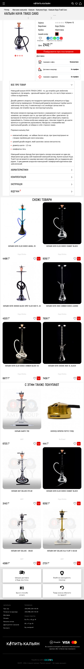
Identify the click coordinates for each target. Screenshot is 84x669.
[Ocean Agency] (48, 660)
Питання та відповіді (10, 612)
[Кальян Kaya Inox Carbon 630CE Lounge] (62, 283)
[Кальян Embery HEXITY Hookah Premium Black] (51, 18)
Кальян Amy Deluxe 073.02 (21, 491)
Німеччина (59, 30)
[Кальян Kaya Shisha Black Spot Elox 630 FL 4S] (22, 283)
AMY (22, 439)
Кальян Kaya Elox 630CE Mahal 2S (22, 246)
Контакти (6, 628)
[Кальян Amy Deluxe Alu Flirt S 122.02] (62, 527)
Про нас (6, 609)
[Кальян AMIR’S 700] (22, 408)
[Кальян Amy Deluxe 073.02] (22, 468)
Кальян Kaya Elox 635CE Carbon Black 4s (22, 366)
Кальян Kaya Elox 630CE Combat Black (62, 246)
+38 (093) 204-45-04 (31, 609)
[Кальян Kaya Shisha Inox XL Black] (62, 342)
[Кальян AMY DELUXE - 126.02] (22, 527)
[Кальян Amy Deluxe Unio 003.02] (28, 18)
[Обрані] (76, 3)
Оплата (5, 618)
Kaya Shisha (60, 26)
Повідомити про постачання (58, 51)
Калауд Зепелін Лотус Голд (62, 431)
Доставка (6, 615)
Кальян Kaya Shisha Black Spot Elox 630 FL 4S (22, 306)
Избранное (40, 41)
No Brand (62, 439)
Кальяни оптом (8, 621)
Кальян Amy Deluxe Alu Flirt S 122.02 (62, 551)
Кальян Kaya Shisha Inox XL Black (62, 366)
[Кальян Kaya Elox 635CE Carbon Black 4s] (22, 342)
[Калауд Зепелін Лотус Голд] (62, 408)
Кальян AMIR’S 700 (22, 431)
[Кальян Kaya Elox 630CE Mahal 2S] (22, 223)
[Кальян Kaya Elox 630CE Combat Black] (62, 223)
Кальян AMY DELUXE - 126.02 (22, 551)
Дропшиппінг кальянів (11, 625)
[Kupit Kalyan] (42, 3)
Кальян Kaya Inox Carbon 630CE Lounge (62, 306)
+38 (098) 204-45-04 (31, 612)
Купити (38, 258)
